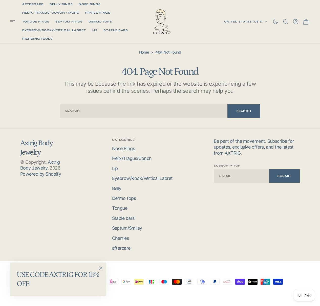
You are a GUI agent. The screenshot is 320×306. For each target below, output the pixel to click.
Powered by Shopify (40, 174)
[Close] (100, 268)
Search (244, 111)
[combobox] (144, 111)
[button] (14, 21)
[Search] (286, 22)
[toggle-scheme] (275, 22)
